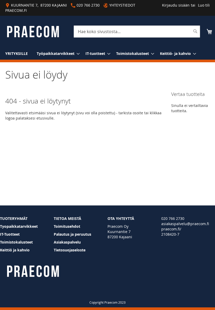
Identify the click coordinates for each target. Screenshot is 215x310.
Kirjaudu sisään (176, 5)
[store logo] (33, 31)
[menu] (107, 53)
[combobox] (137, 31)
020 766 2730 (172, 218)
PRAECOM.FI (16, 10)
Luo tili (204, 5)
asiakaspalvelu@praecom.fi (185, 223)
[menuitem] (16, 53)
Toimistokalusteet (16, 242)
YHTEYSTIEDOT (122, 5)
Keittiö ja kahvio (15, 249)
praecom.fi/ (171, 228)
